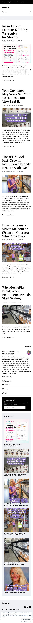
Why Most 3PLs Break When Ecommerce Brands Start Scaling (16, 292)
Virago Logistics (15, 359)
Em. (10, 376)
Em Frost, (5, 357)
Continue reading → (8, 80)
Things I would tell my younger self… (15, 592)
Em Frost (5, 7)
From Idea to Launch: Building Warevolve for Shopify (14, 31)
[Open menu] (3, 18)
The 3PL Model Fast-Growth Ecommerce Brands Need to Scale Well (16, 162)
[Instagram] (25, 607)
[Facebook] (27, 607)
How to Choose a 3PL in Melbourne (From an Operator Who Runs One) (15, 230)
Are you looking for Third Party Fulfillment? (12, 2)
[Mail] (30, 607)
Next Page (28, 346)
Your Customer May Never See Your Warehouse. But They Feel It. (16, 96)
